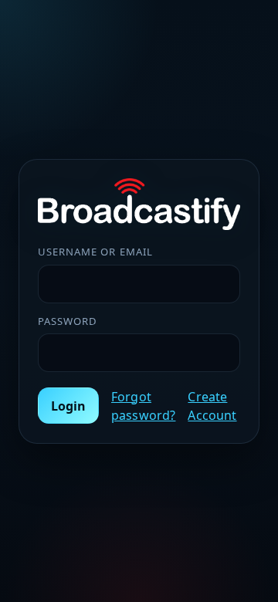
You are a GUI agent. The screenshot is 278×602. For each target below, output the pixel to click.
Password (67, 321)
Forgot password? (143, 406)
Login (68, 405)
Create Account (212, 406)
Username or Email (95, 252)
